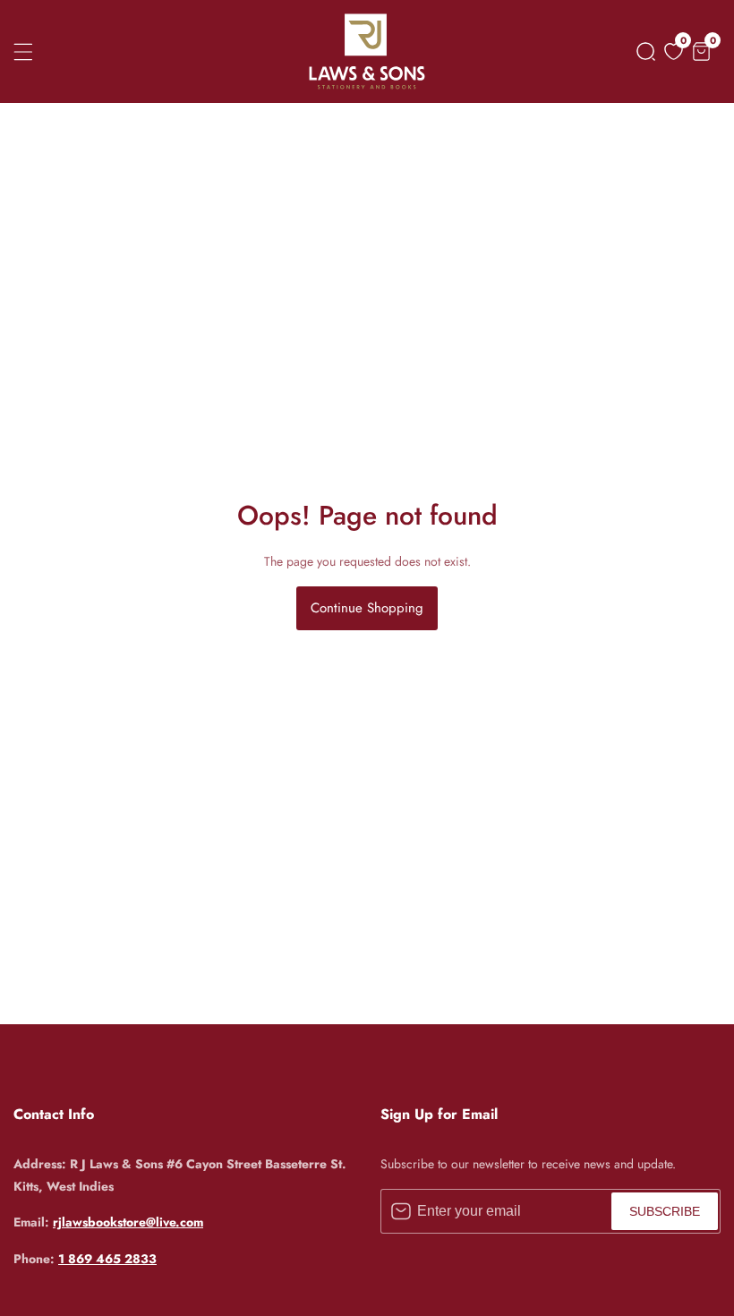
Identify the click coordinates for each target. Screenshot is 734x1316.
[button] (642, 51)
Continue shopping (367, 608)
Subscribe (664, 1211)
